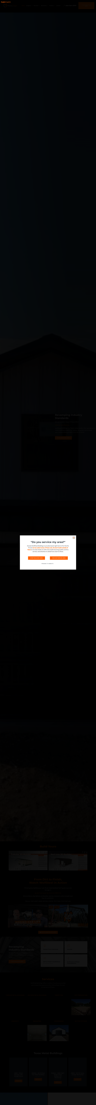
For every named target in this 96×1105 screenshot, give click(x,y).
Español (8, 2)
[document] (48, 552)
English (3, 2)
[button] (74, 538)
